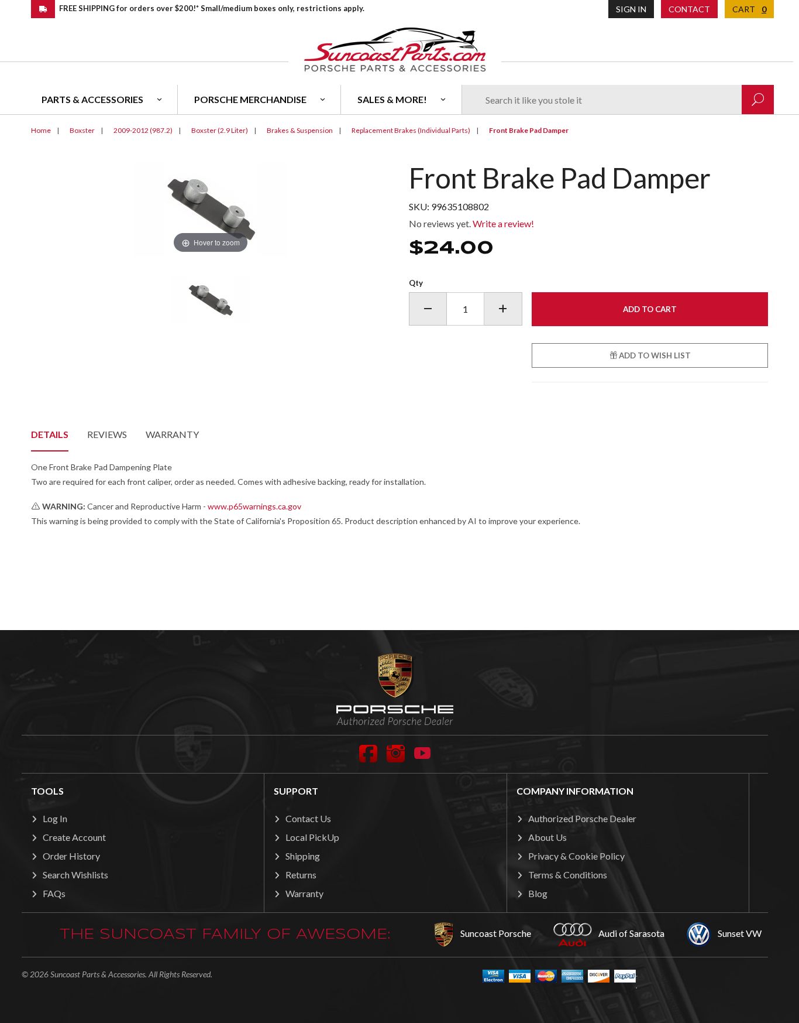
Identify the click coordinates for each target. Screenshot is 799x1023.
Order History (71, 855)
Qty (416, 283)
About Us (547, 837)
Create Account (74, 837)
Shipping (302, 855)
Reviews (107, 434)
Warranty (172, 434)
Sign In (631, 9)
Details (49, 434)
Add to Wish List (654, 355)
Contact (689, 9)
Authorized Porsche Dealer (582, 818)
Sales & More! (392, 99)
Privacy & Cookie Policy (576, 855)
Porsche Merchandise (250, 99)
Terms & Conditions (567, 874)
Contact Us (308, 818)
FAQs (54, 893)
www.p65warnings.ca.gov (254, 506)
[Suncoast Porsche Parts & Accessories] (394, 49)
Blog (537, 893)
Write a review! (503, 223)
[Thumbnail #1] (210, 300)
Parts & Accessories (92, 99)
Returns (300, 874)
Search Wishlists (75, 874)
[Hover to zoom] (211, 208)
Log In (55, 818)
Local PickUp (312, 837)
